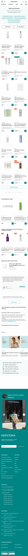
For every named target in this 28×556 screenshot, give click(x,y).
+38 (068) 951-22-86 (7, 502)
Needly (15, 70)
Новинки (16, 467)
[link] (26, 2)
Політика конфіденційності (7, 477)
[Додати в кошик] (13, 53)
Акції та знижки (18, 469)
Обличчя (16, 459)
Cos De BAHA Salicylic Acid (10, 247)
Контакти (3, 473)
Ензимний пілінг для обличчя (8, 16)
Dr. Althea (3, 174)
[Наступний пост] (24, 415)
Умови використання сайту (7, 475)
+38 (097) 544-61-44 (7, 527)
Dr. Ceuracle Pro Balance (23, 247)
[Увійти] (23, 2)
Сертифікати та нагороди (7, 467)
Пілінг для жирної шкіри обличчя (14, 22)
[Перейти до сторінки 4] (14, 358)
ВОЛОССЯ (3, 4)
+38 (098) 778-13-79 (7, 515)
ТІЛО (17, 4)
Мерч (16, 465)
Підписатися (11, 397)
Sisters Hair (5, 544)
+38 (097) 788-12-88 (7, 496)
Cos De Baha (3, 247)
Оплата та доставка (5, 457)
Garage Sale (17, 162)
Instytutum (16, 122)
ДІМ (21, 4)
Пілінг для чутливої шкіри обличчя (20, 18)
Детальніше (14, 302)
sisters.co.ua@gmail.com (8, 486)
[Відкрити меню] (2, 2)
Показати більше (14, 187)
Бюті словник (4, 471)
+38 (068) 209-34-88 (7, 531)
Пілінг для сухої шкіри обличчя (7, 18)
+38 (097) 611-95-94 (7, 519)
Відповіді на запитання (6, 461)
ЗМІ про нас (3, 465)
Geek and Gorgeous (5, 44)
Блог (2, 469)
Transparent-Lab (17, 174)
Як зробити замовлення (6, 459)
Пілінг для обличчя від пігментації (14, 20)
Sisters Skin (18, 544)
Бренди (16, 471)
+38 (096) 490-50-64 (8, 504)
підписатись (21, 446)
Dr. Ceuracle (4, 70)
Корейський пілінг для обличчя (20, 16)
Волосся (16, 457)
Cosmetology (19, 547)
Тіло (16, 461)
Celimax (3, 122)
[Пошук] (5, 2)
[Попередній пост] (4, 415)
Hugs (3, 148)
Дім (15, 463)
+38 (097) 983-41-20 (7, 498)
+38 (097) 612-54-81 (7, 494)
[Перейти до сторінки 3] (13, 358)
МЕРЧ (26, 4)
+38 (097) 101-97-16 (7, 523)
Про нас (3, 463)
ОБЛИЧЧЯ (10, 4)
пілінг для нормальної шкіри (11, 320)
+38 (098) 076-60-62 (7, 535)
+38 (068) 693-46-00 (8, 500)
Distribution (5, 547)
